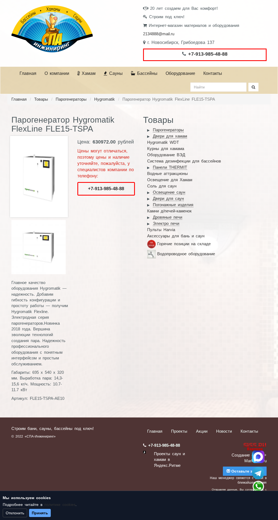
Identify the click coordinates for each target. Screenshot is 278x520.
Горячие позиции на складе (184, 243)
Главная (28, 73)
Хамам (88, 73)
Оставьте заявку (246, 471)
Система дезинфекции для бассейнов (184, 161)
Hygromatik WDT (163, 142)
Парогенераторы (71, 99)
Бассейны (146, 73)
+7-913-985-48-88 (208, 54)
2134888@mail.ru (158, 33)
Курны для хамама (165, 148)
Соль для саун (161, 186)
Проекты (179, 431)
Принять (40, 513)
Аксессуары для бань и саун (175, 236)
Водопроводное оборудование (186, 253)
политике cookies (59, 504)
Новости (224, 431)
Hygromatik (104, 99)
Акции (201, 431)
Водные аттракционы (167, 173)
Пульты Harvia (161, 229)
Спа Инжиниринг (258, 457)
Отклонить (15, 513)
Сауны (115, 73)
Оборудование (180, 73)
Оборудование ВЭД (166, 154)
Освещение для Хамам (169, 179)
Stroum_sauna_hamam (258, 473)
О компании (57, 73)
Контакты (212, 73)
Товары (41, 99)
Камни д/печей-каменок (169, 211)
